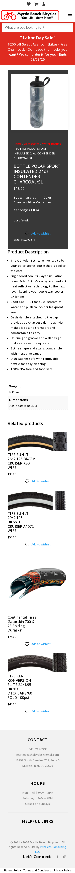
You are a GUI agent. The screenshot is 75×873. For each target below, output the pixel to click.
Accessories (32, 144)
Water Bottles (51, 144)
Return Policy (12, 870)
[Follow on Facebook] (57, 857)
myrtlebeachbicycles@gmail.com (37, 755)
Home (18, 144)
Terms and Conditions (37, 870)
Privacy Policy (62, 870)
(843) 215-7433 (37, 749)
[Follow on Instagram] (65, 857)
